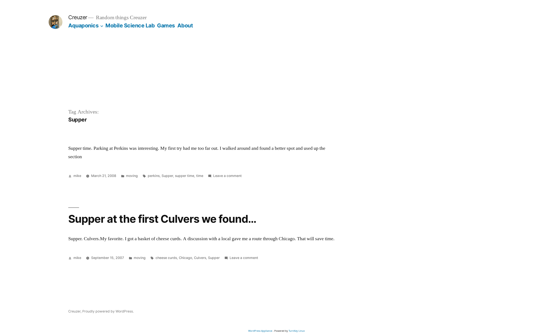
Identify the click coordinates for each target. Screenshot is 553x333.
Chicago (185, 258)
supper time (184, 176)
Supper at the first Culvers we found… (162, 218)
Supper (167, 176)
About (185, 25)
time (199, 176)
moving (132, 176)
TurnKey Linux (297, 330)
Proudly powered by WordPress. (108, 311)
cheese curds (166, 258)
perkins (154, 176)
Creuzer (77, 17)
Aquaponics (83, 25)
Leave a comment (227, 176)
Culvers (200, 258)
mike (77, 176)
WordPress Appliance (260, 330)
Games (166, 25)
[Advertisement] (276, 75)
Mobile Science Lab (130, 25)
